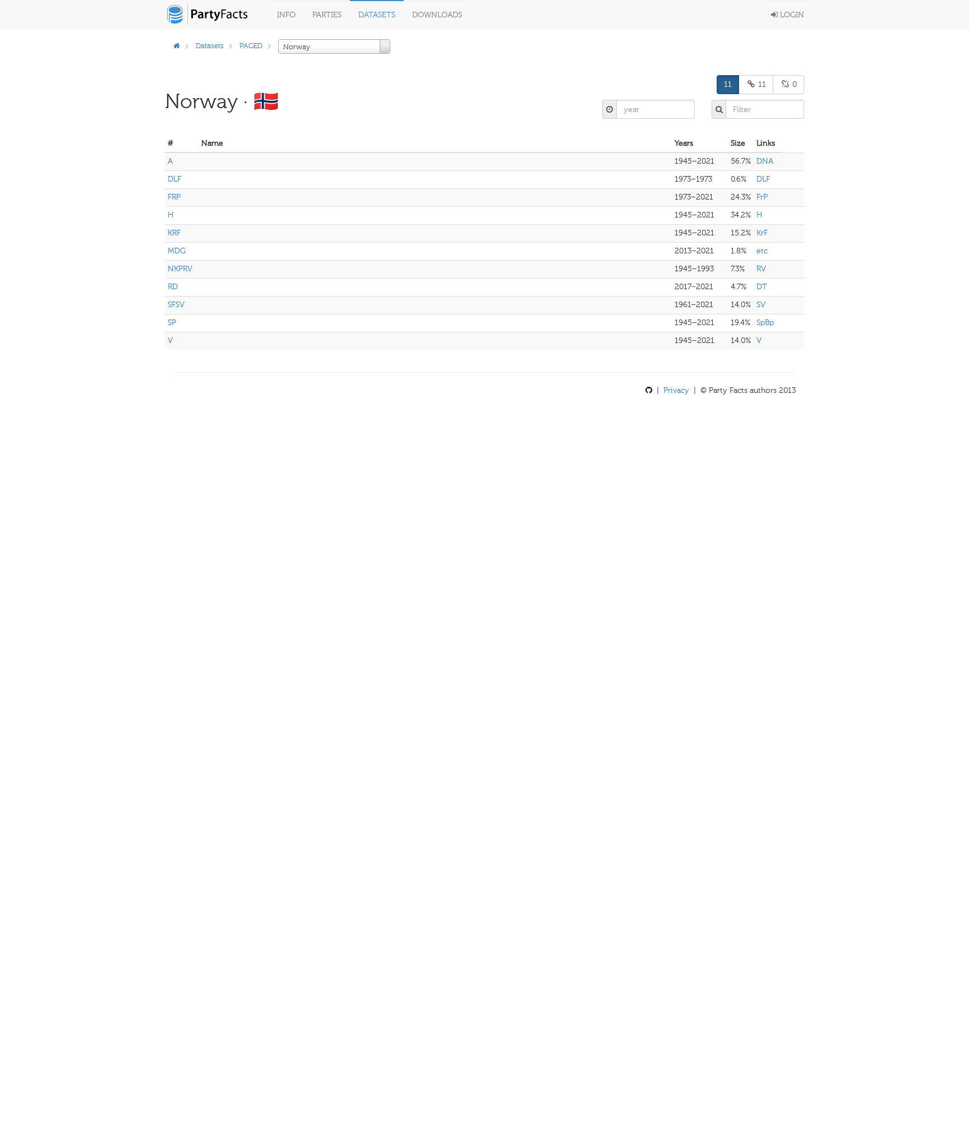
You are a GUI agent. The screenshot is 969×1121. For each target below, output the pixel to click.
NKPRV (180, 269)
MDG (177, 251)
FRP (174, 197)
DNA (764, 161)
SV (760, 304)
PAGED (250, 45)
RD (173, 286)
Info (286, 15)
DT (761, 286)
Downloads (437, 15)
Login (791, 15)
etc (762, 251)
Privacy (676, 390)
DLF (174, 179)
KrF (762, 233)
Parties (327, 15)
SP (172, 322)
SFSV (176, 304)
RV (761, 269)
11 (728, 84)
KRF (174, 233)
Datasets (376, 15)
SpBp (765, 322)
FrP (762, 197)
